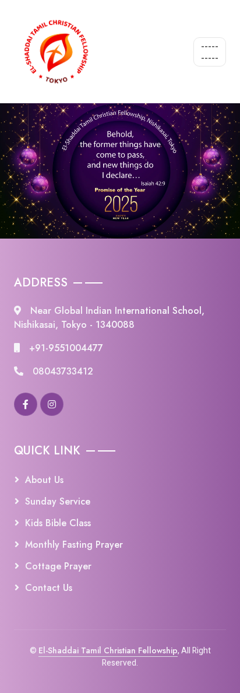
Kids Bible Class (58, 523)
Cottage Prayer (58, 566)
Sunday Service (57, 501)
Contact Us (48, 587)
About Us (44, 480)
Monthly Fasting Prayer (74, 544)
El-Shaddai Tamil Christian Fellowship (108, 650)
